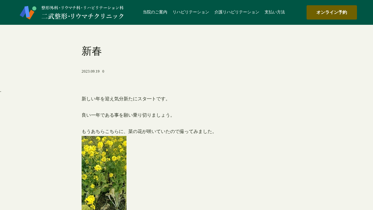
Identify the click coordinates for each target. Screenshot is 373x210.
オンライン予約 (331, 12)
